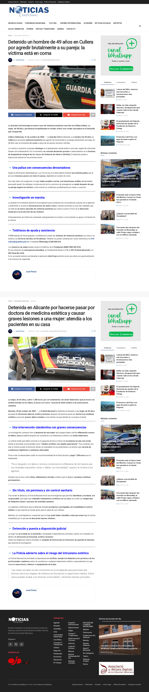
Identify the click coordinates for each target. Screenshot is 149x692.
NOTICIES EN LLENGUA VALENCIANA (88, 624)
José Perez (20, 60)
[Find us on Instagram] (21, 644)
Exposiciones (73, 628)
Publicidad (23, 2)
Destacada (58, 654)
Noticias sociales (103, 23)
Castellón (57, 629)
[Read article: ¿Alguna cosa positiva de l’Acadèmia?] (108, 215)
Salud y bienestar (16, 29)
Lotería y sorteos (71, 647)
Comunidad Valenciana (35, 23)
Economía (88, 23)
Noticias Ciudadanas (45, 684)
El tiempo (57, 663)
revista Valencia (86, 644)
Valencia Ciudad (15, 23)
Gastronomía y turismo (74, 639)
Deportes (117, 23)
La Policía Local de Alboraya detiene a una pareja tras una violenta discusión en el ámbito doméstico (120, 179)
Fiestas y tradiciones (45, 29)
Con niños (58, 640)
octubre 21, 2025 (33, 60)
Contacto (31, 2)
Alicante (33, 301)
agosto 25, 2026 (108, 185)
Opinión (29, 29)
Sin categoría (88, 653)
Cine (55, 632)
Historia (71, 643)
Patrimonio (87, 632)
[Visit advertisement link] (121, 55)
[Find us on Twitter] (16, 644)
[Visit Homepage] (29, 12)
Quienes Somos (13, 2)
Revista (86, 640)
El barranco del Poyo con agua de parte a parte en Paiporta (126, 139)
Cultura (52, 23)
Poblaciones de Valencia (89, 636)
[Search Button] (140, 26)
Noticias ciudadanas (20, 684)
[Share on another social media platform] (92, 115)
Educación (58, 660)
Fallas (70, 631)
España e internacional (70, 23)
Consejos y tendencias (58, 644)
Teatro (85, 656)
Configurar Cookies (63, 2)
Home (10, 35)
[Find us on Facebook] (10, 644)
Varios (85, 664)
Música (71, 651)
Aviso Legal (39, 2)
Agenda (60, 29)
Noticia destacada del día (74, 656)
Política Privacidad (50, 2)
